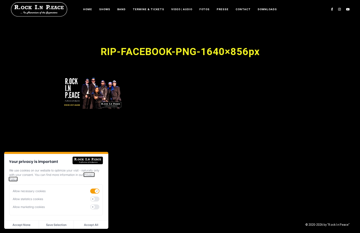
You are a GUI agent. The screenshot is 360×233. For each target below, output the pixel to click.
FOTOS (204, 9)
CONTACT (243, 9)
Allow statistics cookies (28, 199)
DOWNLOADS (267, 9)
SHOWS (104, 9)
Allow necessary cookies (29, 191)
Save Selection (56, 225)
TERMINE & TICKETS (148, 9)
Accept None (21, 225)
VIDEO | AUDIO (181, 9)
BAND (121, 9)
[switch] (94, 191)
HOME (87, 9)
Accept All (91, 225)
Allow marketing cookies (29, 207)
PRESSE (223, 9)
